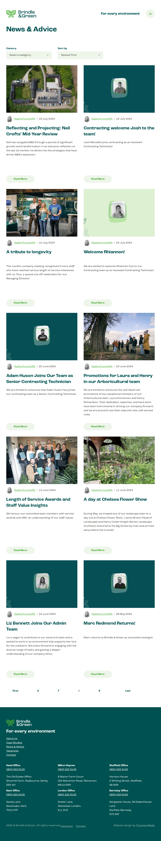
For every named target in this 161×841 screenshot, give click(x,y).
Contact (11, 755)
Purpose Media (145, 825)
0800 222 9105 (15, 769)
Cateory (11, 48)
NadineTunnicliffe (24, 119)
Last (127, 691)
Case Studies (14, 743)
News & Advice (15, 747)
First (15, 691)
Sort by (62, 48)
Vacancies (12, 751)
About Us (11, 738)
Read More (20, 179)
